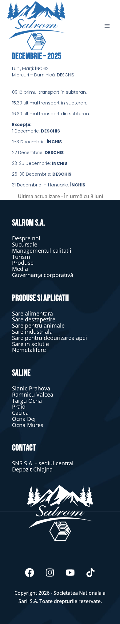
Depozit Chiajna (32, 469)
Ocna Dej (24, 418)
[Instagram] (50, 572)
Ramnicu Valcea (32, 394)
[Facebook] (29, 572)
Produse (23, 262)
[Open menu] (107, 26)
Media (20, 268)
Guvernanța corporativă (42, 275)
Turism (21, 256)
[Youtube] (70, 572)
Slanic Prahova (31, 388)
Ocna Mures (27, 425)
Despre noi (26, 238)
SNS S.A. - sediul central (43, 463)
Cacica (20, 412)
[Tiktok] (90, 572)
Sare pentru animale (38, 325)
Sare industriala (32, 331)
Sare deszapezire (33, 319)
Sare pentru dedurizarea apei (49, 337)
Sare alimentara (32, 313)
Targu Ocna (27, 400)
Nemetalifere (29, 349)
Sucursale (24, 244)
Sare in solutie (30, 344)
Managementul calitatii (41, 250)
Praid (19, 406)
